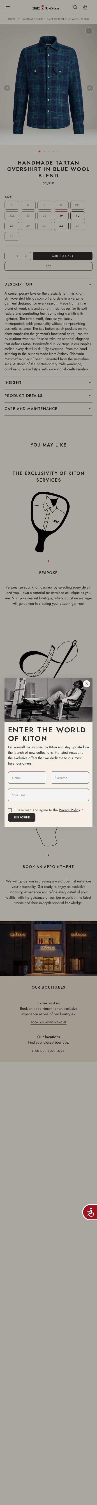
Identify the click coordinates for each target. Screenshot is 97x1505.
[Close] (86, 683)
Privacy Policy (69, 810)
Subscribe (22, 817)
